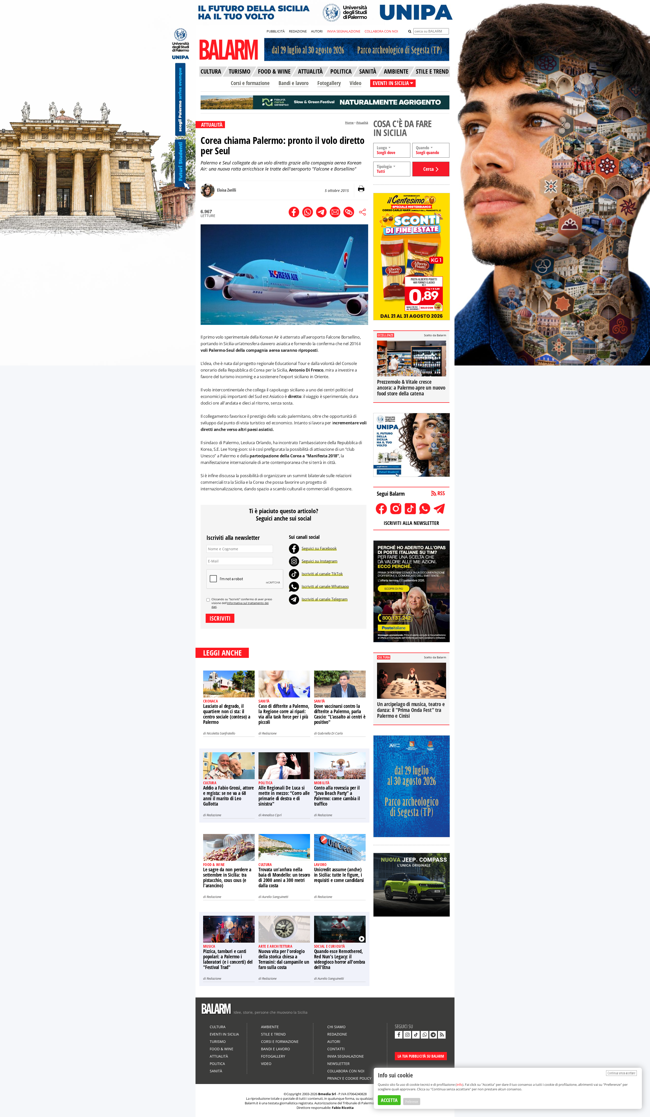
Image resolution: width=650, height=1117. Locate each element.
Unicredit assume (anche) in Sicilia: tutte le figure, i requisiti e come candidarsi (339, 874)
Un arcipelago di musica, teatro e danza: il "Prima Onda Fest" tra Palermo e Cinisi (411, 710)
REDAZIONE (298, 31)
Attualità (362, 122)
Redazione (269, 733)
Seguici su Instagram (319, 560)
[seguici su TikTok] (416, 1035)
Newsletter (338, 1063)
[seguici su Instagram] (407, 1035)
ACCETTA (389, 1100)
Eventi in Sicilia (224, 1034)
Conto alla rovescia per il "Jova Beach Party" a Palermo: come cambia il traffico (337, 796)
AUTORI (317, 31)
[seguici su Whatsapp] (424, 1035)
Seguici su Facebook (319, 548)
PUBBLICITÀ (276, 31)
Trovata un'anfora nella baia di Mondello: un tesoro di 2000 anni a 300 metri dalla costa (284, 877)
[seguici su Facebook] (398, 1035)
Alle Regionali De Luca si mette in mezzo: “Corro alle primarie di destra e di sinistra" (284, 796)
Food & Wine (221, 1048)
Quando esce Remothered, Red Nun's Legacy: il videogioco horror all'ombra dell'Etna (339, 959)
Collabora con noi (345, 1071)
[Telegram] (294, 599)
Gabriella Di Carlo (330, 733)
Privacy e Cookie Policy (349, 1078)
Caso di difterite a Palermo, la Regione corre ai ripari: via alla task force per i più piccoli (283, 714)
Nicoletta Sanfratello (221, 733)
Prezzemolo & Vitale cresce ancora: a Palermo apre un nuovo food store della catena (411, 387)
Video (355, 83)
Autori (333, 1041)
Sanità (216, 1071)
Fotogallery (329, 83)
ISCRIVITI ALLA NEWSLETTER (411, 523)
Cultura (217, 1026)
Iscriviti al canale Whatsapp (325, 586)
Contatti (336, 1048)
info (459, 1084)
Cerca (428, 168)
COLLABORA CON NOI (381, 31)
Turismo (218, 1041)
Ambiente (270, 1026)
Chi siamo (336, 1026)
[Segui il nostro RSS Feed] (442, 1035)
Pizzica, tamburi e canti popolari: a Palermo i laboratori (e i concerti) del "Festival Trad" (228, 959)
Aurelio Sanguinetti (275, 896)
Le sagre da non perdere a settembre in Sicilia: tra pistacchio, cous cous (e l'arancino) (227, 877)
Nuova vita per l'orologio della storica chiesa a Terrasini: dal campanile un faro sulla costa (283, 959)
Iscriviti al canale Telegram (325, 599)
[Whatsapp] (294, 586)
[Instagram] (294, 560)
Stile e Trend (273, 1034)
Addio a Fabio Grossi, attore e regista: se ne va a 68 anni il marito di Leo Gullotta (228, 796)
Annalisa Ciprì (272, 815)
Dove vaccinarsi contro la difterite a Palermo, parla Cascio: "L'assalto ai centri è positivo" (340, 714)
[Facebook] (294, 548)
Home (349, 122)
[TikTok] (294, 573)
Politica (217, 1063)
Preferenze (411, 1101)
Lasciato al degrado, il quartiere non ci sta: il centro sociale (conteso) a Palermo (226, 714)
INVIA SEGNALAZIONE (343, 31)
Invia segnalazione (345, 1056)
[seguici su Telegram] (433, 1035)
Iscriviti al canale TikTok (322, 573)
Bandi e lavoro (293, 83)
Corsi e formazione (250, 83)
